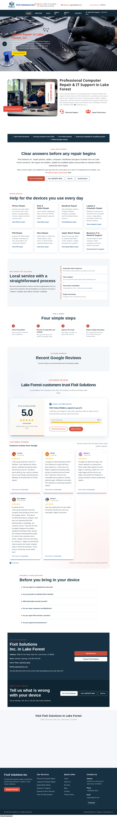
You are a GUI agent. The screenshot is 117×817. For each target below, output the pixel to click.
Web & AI (56, 13)
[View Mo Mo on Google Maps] (47, 454)
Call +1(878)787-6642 (55, 178)
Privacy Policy (69, 794)
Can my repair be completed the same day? (38, 587)
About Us (66, 13)
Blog (48, 13)
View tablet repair (43, 222)
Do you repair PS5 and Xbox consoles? (36, 615)
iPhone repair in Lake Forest (57, 172)
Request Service (12, 789)
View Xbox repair (43, 247)
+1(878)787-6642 (24, 663)
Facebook (91, 803)
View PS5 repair (17, 247)
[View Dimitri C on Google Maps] (47, 500)
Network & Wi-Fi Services (46, 791)
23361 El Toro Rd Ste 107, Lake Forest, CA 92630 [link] (46, 5)
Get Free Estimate (19, 53)
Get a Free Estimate (36, 178)
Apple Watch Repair (44, 785)
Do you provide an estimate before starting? (38, 594)
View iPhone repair (18, 222)
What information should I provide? (35, 601)
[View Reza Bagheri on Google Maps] (14, 500)
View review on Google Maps (20, 489)
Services (38, 13)
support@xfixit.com (75, 5)
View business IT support (95, 249)
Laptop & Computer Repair (46, 782)
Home (29, 13)
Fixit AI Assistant (6, 816)
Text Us (69, 178)
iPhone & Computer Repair (46, 778)
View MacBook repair (69, 222)
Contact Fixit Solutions (91, 659)
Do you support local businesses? (35, 622)
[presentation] (4, 43)
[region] (58, 504)
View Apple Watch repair (70, 247)
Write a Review (76, 429)
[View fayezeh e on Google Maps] (80, 454)
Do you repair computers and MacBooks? (37, 608)
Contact (78, 13)
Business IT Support (44, 788)
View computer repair (94, 224)
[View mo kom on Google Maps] (14, 454)
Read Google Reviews (59, 429)
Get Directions (82, 178)
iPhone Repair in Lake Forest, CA (27, 36)
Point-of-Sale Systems (44, 794)
